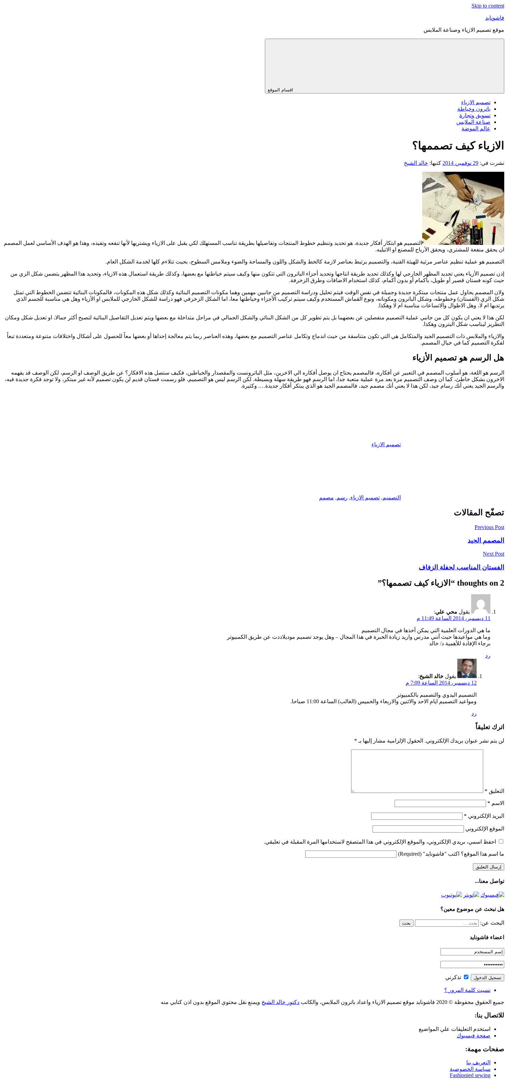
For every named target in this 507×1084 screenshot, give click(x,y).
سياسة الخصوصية (470, 1069)
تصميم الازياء (475, 102)
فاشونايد (494, 18)
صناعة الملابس (473, 122)
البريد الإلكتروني (484, 816)
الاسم (495, 803)
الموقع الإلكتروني (484, 829)
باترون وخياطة (473, 109)
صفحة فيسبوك (473, 1035)
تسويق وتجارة (474, 115)
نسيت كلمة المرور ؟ (467, 990)
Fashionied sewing (470, 1075)
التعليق (494, 791)
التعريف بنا (478, 1062)
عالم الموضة (475, 128)
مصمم (326, 497)
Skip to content (487, 6)
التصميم (391, 497)
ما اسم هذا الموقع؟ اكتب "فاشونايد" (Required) (451, 854)
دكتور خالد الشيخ (280, 1002)
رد (487, 655)
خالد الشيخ (416, 163)
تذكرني (454, 977)
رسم (342, 497)
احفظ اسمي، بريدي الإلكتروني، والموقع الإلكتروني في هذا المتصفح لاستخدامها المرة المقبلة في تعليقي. (380, 842)
